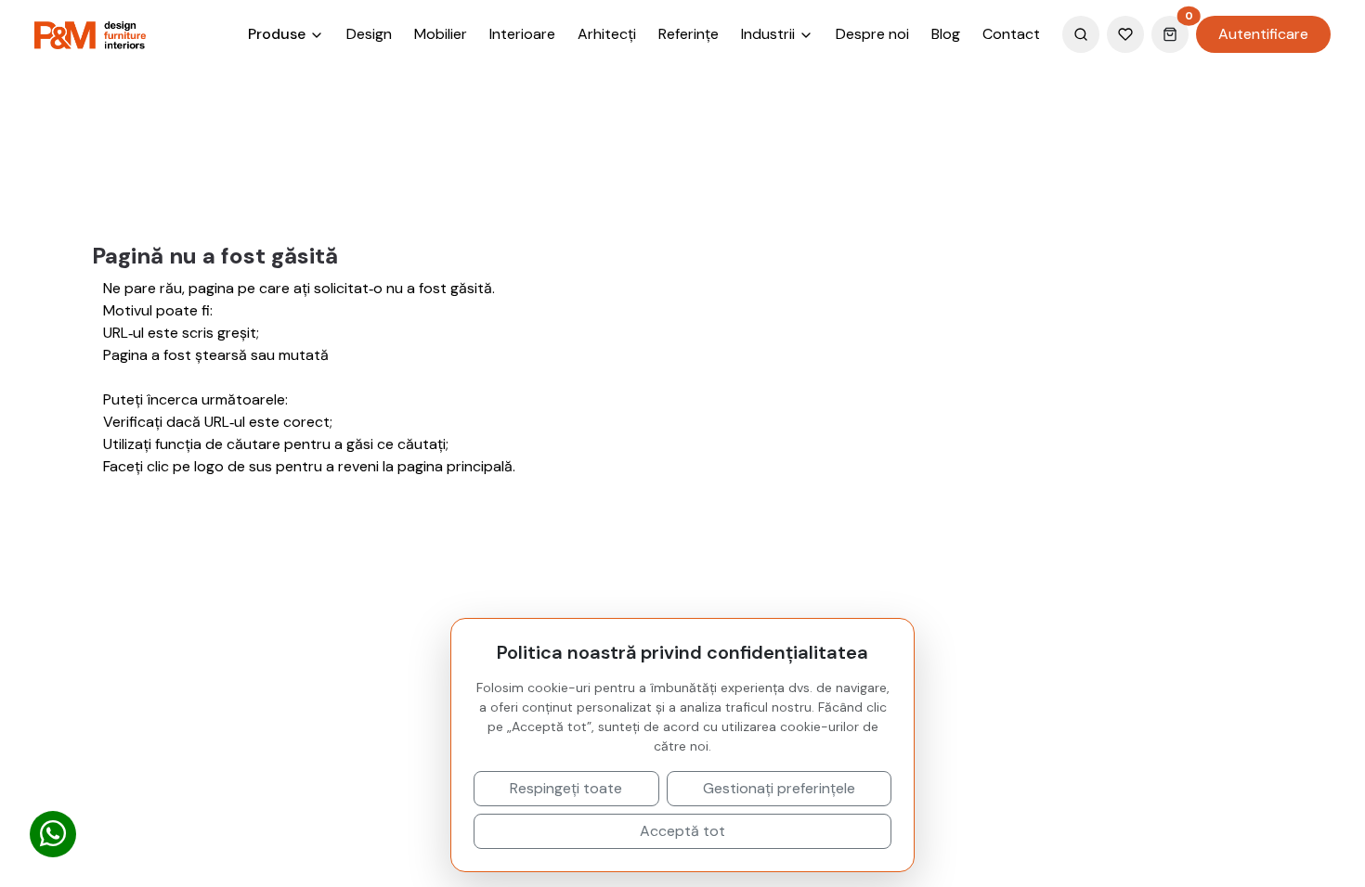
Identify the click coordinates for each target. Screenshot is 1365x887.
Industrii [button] (770, 34)
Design (369, 34)
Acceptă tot (682, 831)
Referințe (688, 34)
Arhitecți (607, 34)
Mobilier (440, 34)
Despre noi (872, 34)
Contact (1011, 34)
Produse (278, 34)
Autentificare (1263, 34)
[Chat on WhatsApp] (53, 834)
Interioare (522, 34)
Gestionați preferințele (779, 788)
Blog (945, 34)
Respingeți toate (566, 788)
